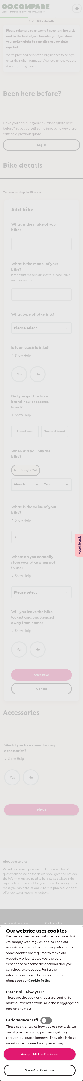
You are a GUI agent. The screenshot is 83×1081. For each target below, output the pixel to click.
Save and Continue (39, 1070)
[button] (46, 1020)
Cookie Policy (39, 980)
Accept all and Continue (39, 1054)
